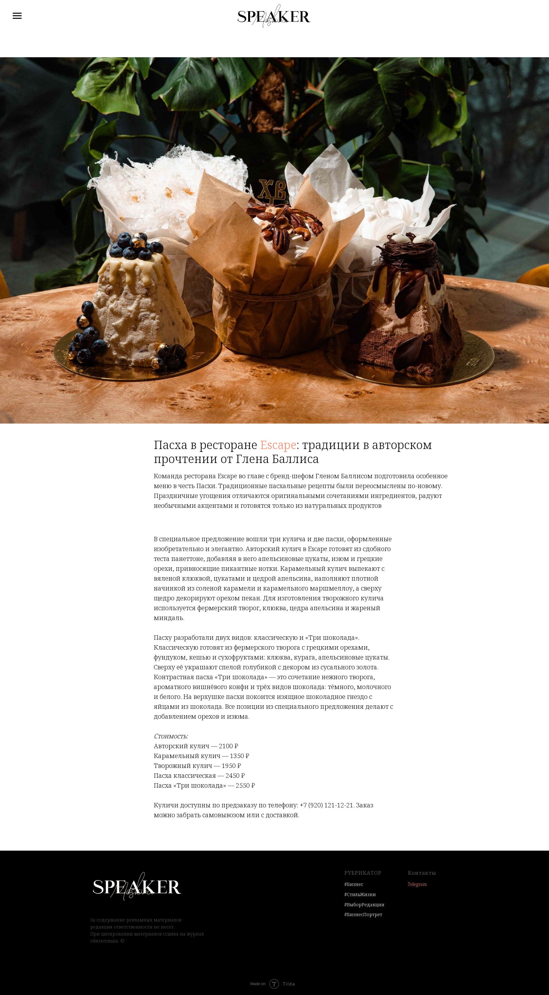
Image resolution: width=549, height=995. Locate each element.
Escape (278, 445)
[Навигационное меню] (17, 16)
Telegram (417, 884)
